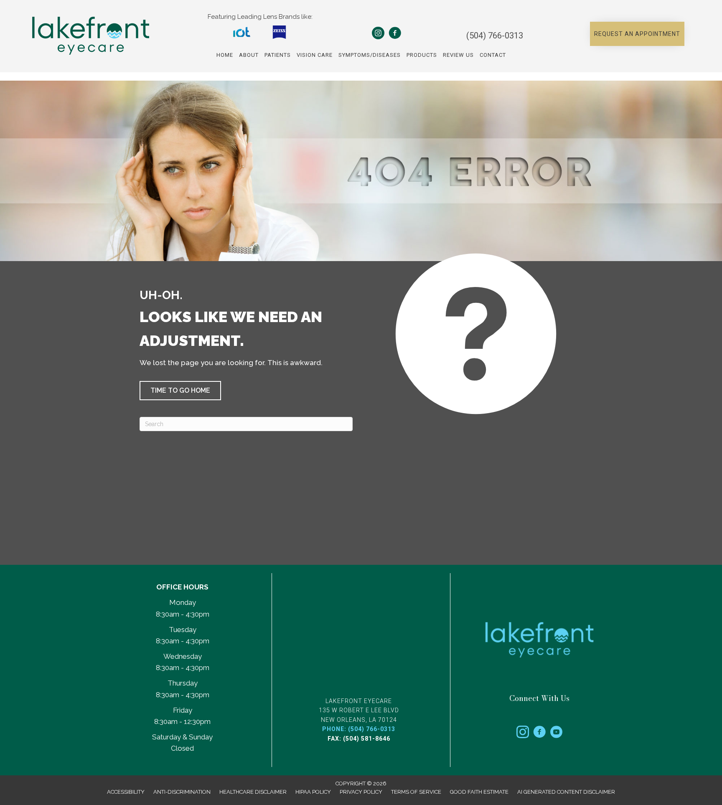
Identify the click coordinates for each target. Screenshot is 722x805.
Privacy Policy (361, 792)
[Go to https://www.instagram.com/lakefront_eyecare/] (522, 733)
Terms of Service (416, 792)
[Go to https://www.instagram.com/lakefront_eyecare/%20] (378, 34)
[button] (637, 34)
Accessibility (126, 792)
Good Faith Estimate (479, 792)
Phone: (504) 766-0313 (358, 729)
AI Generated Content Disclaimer (566, 792)
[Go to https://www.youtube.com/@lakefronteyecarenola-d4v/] (556, 733)
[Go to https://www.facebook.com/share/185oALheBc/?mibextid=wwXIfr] (395, 34)
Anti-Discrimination (182, 792)
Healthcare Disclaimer (253, 792)
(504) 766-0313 (494, 35)
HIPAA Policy (313, 792)
